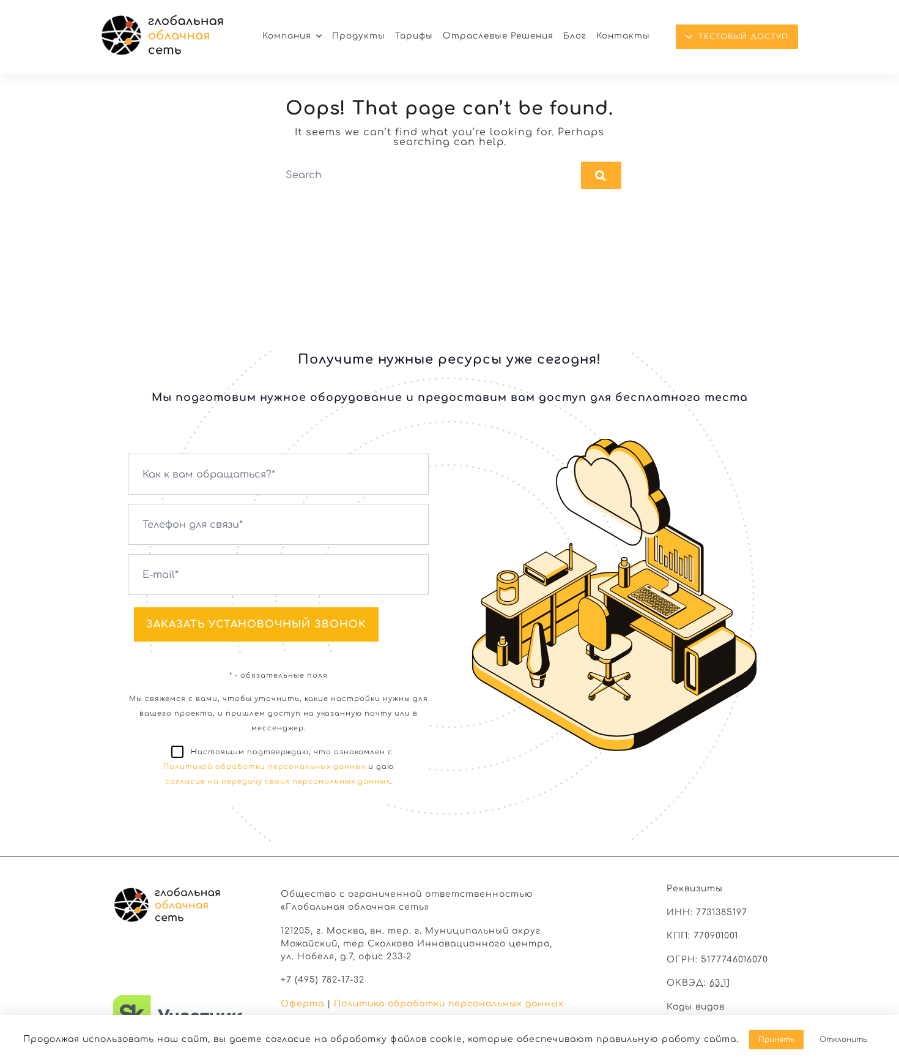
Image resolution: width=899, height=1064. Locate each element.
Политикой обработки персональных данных (264, 767)
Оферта (302, 1003)
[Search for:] (449, 175)
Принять (776, 1039)
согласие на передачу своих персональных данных (277, 781)
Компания (286, 35)
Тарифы (414, 35)
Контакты (623, 35)
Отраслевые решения (498, 35)
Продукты (358, 35)
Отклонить (843, 1039)
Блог (574, 35)
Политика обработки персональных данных (449, 1003)
